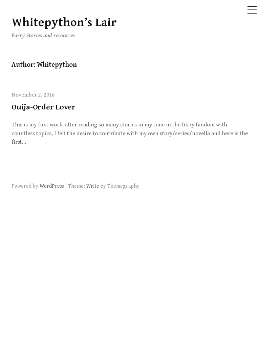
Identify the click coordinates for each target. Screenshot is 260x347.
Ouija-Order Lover (43, 107)
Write (92, 186)
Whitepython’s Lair (64, 22)
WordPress (52, 186)
